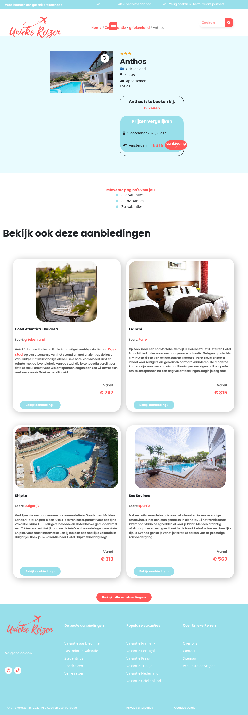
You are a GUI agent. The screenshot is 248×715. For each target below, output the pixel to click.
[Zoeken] (229, 22)
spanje (144, 505)
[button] (113, 26)
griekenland (34, 339)
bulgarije (32, 505)
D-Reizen (152, 108)
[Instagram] (8, 670)
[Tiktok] (17, 670)
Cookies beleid (184, 708)
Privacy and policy (139, 708)
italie (142, 339)
